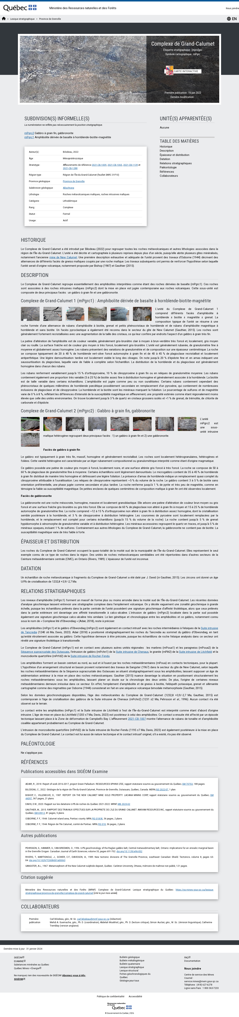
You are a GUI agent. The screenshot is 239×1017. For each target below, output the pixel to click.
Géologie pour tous (129, 980)
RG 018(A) (97, 818)
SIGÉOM (18, 957)
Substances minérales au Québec (31, 964)
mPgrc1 (29, 137)
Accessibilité (135, 996)
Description (167, 150)
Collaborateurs (169, 175)
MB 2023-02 (124, 804)
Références (167, 171)
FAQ (186, 957)
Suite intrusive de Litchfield (195, 651)
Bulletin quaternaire (130, 964)
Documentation (192, 961)
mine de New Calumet (63, 257)
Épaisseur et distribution (174, 155)
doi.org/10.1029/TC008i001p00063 (47, 860)
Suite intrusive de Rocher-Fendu (90, 656)
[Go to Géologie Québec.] (4, 19)
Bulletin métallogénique (132, 960)
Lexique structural (129, 970)
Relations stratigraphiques (176, 163)
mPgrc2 (29, 133)
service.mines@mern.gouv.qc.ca (201, 981)
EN (232, 18)
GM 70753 (187, 784)
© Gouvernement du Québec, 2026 (119, 1013)
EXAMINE (19, 961)
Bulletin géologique (130, 957)
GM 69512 (39, 813)
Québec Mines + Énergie (26, 968)
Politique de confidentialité (110, 996)
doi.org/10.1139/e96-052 (129, 851)
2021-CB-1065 (115, 165)
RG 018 (102, 824)
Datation (165, 159)
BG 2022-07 (162, 789)
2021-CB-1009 (99, 165)
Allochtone (68, 188)
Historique (166, 146)
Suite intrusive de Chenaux (132, 651)
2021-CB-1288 (70, 168)
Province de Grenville (74, 181)
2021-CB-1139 (130, 165)
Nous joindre (232, 8)
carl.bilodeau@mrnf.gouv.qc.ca (93, 919)
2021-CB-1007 (137, 719)
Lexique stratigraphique (132, 967)
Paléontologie (168, 167)
